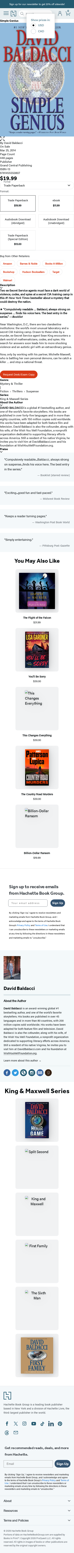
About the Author (11, 402)
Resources (11, 1510)
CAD (41, 31)
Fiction (4, 391)
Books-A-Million (54, 263)
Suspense (32, 391)
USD (41, 25)
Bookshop (8, 272)
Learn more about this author (21, 1060)
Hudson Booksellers (33, 272)
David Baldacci (13, 143)
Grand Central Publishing (16, 165)
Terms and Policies (16, 1520)
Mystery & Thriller (11, 383)
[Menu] (6, 13)
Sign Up (57, 903)
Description (7, 285)
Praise (4, 449)
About (7, 1501)
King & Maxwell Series (14, 399)
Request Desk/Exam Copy (18, 374)
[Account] (60, 14)
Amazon (7, 263)
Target (55, 272)
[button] (37, 139)
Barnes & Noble (28, 263)
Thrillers (17, 391)
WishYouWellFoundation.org (20, 1053)
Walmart (7, 280)
